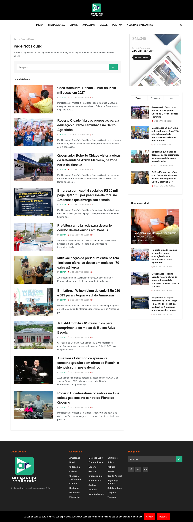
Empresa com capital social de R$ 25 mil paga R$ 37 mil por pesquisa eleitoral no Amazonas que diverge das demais (87, 195)
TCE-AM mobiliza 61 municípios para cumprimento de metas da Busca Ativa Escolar (86, 328)
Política (117, 24)
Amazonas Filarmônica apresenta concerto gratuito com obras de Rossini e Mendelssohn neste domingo (88, 363)
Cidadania (74, 466)
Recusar (163, 516)
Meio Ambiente (96, 493)
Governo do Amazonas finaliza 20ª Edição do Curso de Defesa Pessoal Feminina (165, 112)
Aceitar (149, 516)
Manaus (93, 489)
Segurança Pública (113, 482)
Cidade (104, 24)
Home (16, 39)
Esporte (92, 466)
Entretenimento (96, 462)
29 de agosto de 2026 (79, 97)
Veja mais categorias (140, 24)
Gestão (92, 471)
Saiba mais (136, 516)
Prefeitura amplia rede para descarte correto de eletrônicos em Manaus (84, 227)
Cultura (73, 483)
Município (113, 457)
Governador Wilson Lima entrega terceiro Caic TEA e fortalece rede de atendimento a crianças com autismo (165, 134)
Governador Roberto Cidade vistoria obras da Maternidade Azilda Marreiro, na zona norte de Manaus (88, 160)
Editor (63, 97)
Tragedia (112, 492)
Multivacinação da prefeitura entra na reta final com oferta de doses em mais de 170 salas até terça (88, 262)
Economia (74, 492)
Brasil (74, 24)
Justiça (92, 484)
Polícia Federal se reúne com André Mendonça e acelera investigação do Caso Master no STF (164, 176)
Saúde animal (115, 475)
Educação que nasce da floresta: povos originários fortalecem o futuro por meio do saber (165, 156)
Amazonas (88, 24)
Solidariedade (115, 487)
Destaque (74, 487)
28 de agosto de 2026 (79, 134)
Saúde (111, 471)
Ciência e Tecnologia (75, 477)
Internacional (56, 24)
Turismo (112, 496)
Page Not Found (27, 39)
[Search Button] (113, 67)
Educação (74, 496)
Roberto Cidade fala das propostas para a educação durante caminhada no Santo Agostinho (88, 125)
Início (39, 24)
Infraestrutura (96, 475)
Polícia (111, 462)
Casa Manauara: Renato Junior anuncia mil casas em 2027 (86, 90)
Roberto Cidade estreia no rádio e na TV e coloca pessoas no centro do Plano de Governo (88, 398)
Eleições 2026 (96, 457)
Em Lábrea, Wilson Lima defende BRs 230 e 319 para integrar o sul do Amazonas (88, 293)
